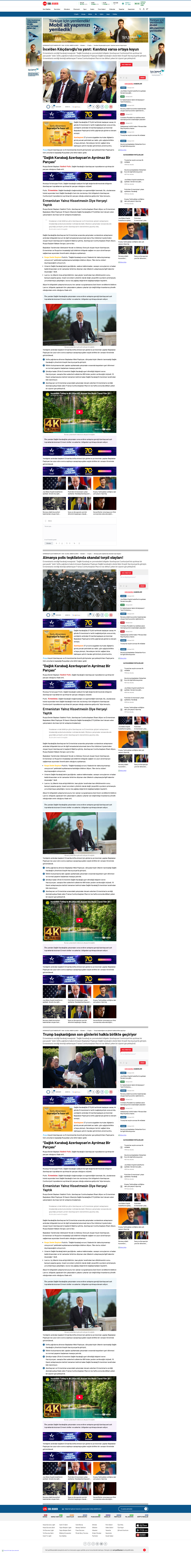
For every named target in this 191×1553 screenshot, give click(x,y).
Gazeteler (131, 9)
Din (96, 14)
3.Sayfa (76, 14)
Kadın (92, 9)
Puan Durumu (95, 1516)
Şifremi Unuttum (123, 1530)
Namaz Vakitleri (56, 1516)
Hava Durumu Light (49, 1525)
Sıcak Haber (109, 1536)
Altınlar (94, 1525)
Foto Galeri (102, 9)
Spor (85, 9)
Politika (115, 14)
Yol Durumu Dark (48, 1533)
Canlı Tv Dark (63, 1525)
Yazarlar (121, 9)
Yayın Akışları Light (65, 1527)
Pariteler (117, 1516)
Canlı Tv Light (47, 1536)
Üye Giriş (120, 1525)
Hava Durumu (82, 1516)
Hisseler (107, 1516)
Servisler (57, 9)
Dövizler (94, 1527)
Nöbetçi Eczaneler (65, 1533)
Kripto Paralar (142, 1516)
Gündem (67, 9)
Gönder (48, 543)
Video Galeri (109, 1527)
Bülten (90, 14)
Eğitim (101, 14)
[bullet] (69, 543)
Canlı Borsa (79, 1525)
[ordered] (66, 543)
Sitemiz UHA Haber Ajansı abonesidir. (11, 1550)
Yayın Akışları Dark (65, 1530)
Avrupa (83, 14)
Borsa (45, 1516)
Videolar (112, 9)
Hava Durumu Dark (49, 1527)
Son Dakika (46, 9)
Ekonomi (77, 9)
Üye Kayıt (121, 1527)
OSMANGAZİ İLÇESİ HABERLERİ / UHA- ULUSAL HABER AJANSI (60, 45)
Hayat (108, 14)
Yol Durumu (129, 1516)
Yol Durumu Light (48, 1530)
